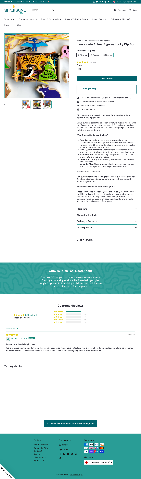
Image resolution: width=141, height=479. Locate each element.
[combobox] (43, 10)
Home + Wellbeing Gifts (75, 19)
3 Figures (82, 55)
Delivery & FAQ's (41, 448)
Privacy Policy (40, 457)
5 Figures (95, 55)
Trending (8, 19)
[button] (83, 62)
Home (79, 40)
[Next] (68, 104)
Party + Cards (98, 19)
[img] (12, 334)
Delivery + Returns (87, 221)
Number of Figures (86, 51)
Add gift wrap (89, 88)
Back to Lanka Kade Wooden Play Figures (72, 423)
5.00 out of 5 (31, 315)
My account (39, 460)
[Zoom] (37, 66)
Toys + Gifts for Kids (50, 19)
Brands (7, 25)
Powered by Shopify (76, 475)
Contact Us (39, 451)
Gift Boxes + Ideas (27, 19)
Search (37, 454)
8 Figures (107, 55)
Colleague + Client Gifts (121, 19)
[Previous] (5, 104)
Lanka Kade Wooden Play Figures (97, 40)
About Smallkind (41, 444)
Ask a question (85, 227)
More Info (82, 208)
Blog (19, 25)
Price (79, 65)
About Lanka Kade (87, 215)
